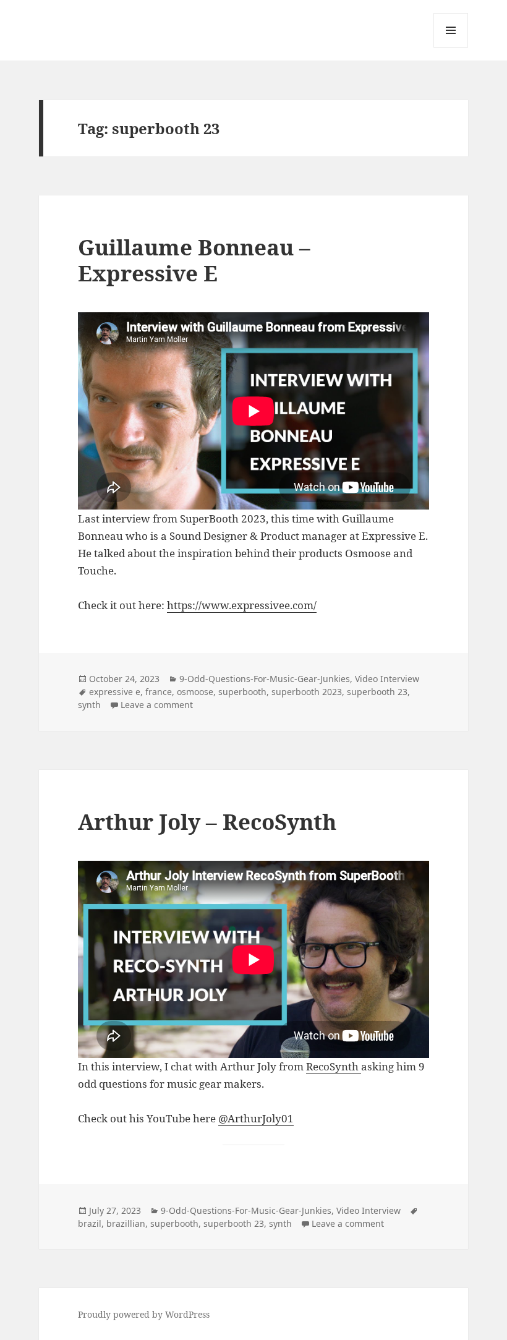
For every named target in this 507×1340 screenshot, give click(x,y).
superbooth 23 (377, 692)
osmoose (195, 692)
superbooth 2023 (306, 692)
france (158, 692)
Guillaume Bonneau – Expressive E (194, 260)
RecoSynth (333, 1066)
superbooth (242, 692)
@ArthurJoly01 (256, 1118)
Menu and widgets (451, 47)
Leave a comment (157, 705)
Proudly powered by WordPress (144, 1314)
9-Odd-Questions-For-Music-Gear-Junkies (264, 679)
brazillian (125, 1223)
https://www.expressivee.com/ (242, 605)
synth (89, 705)
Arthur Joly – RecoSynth (207, 821)
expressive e (114, 692)
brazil (89, 1223)
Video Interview (387, 679)
